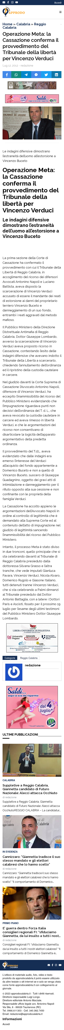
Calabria (23, 24)
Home (7, 24)
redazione (10, 797)
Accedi (57, 2)
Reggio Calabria (29, 658)
